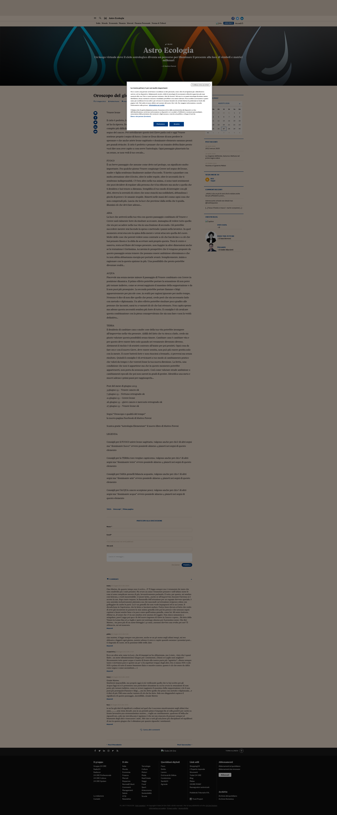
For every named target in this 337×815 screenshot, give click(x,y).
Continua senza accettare (200, 85)
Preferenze (161, 124)
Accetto (177, 124)
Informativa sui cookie (156, 105)
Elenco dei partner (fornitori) (141, 116)
